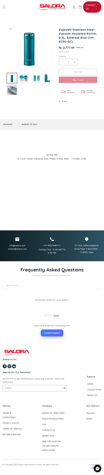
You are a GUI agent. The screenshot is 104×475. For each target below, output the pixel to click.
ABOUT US (92, 395)
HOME (90, 384)
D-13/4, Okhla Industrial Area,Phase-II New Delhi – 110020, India (86, 249)
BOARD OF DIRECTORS (53, 413)
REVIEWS (7, 124)
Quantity (62, 57)
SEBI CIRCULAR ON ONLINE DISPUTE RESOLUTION (51, 445)
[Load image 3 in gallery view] (35, 78)
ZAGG (89, 419)
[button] (4, 7)
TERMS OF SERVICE (12, 429)
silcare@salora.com (17, 249)
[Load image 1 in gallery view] (12, 78)
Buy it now (78, 80)
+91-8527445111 (52, 245)
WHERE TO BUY (29, 124)
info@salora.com (17, 245)
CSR (44, 424)
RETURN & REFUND (12, 434)
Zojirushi (90, 413)
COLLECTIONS (94, 390)
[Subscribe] (64, 388)
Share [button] (64, 101)
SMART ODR (48, 436)
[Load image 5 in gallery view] (12, 90)
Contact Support (52, 333)
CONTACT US (91, 7)
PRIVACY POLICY (11, 423)
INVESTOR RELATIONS (53, 419)
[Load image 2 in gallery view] (23, 78)
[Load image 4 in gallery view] (47, 78)
